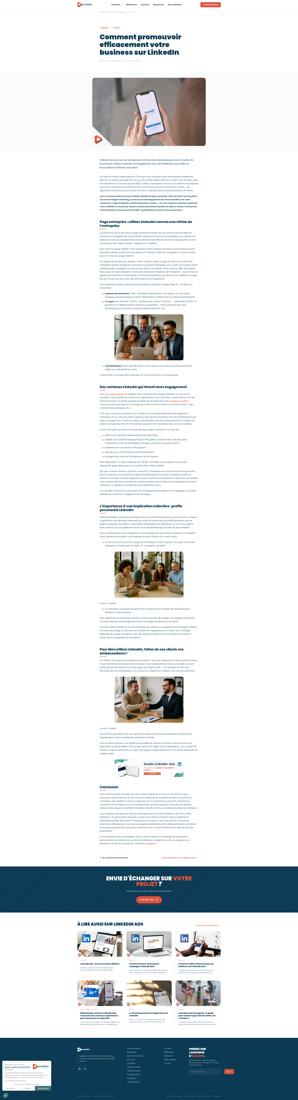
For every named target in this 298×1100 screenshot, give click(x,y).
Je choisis (26, 1088)
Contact (167, 1063)
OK (228, 1072)
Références (131, 4)
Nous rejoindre (175, 4)
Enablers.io (150, 843)
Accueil (102, 12)
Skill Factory (131, 1052)
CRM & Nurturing (133, 1071)
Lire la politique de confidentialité (15, 1081)
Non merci (10, 1088)
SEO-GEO (131, 1059)
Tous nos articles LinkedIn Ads (179, 858)
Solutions (115, 4)
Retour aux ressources (115, 858)
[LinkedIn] (79, 1068)
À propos (145, 4)
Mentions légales (174, 1096)
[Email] (85, 1068)
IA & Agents (131, 1078)
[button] (5, 1095)
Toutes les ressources (207, 926)
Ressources (158, 4)
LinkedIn (117, 28)
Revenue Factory (134, 1048)
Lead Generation (134, 1067)
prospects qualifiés (178, 401)
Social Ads (131, 1063)
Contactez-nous (210, 4)
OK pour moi (43, 1088)
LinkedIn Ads (122, 12)
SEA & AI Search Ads (135, 1056)
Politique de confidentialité (198, 1096)
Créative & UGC (133, 1082)
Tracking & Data (133, 1074)
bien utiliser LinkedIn (115, 394)
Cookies (217, 1096)
